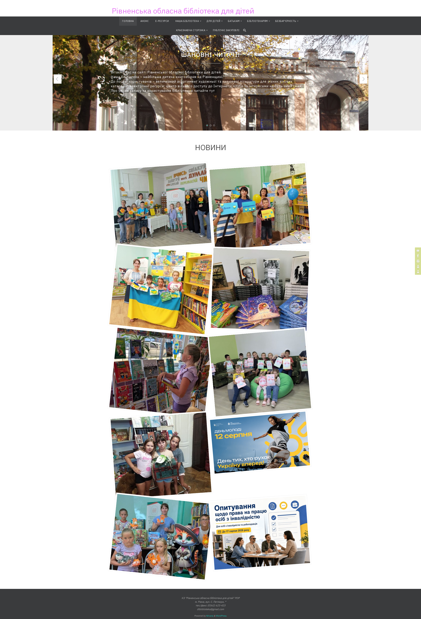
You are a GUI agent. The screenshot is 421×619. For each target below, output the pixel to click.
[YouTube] (417, 250)
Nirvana (209, 615)
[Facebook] (417, 256)
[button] (244, 30)
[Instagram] (417, 261)
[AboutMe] (417, 266)
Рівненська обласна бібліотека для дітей (183, 11)
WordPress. (221, 615)
